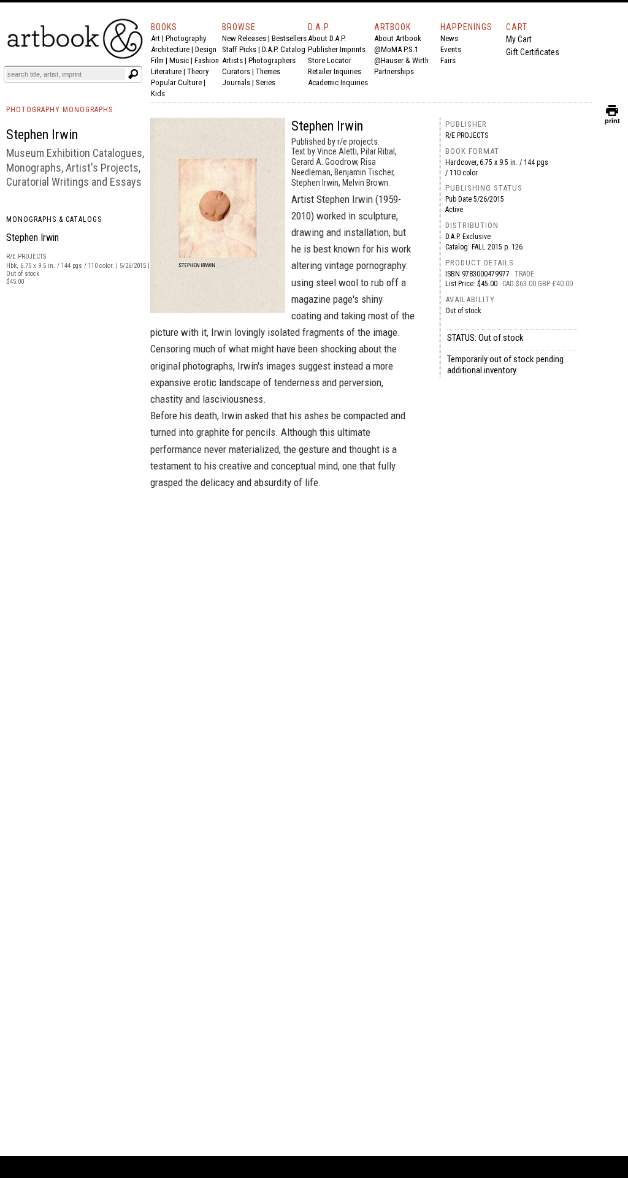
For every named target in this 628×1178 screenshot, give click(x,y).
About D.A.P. (327, 38)
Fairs (448, 60)
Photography (186, 38)
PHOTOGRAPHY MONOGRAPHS (59, 109)
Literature (166, 71)
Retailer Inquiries (334, 71)
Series (265, 82)
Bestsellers (289, 38)
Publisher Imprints (337, 49)
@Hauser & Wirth (401, 60)
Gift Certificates (532, 52)
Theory (198, 71)
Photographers (272, 60)
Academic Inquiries (338, 82)
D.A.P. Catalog (283, 49)
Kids (158, 93)
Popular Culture (176, 82)
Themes (268, 71)
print (612, 118)
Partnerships (394, 71)
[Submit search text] (133, 74)
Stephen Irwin (32, 237)
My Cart (519, 39)
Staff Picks (239, 49)
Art (155, 38)
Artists (232, 60)
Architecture (170, 49)
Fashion (206, 60)
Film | (160, 60)
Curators (236, 71)
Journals (236, 82)
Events (450, 49)
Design (205, 49)
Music (179, 60)
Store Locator (329, 60)
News (449, 38)
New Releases (244, 38)
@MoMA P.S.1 (396, 49)
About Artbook (397, 38)
